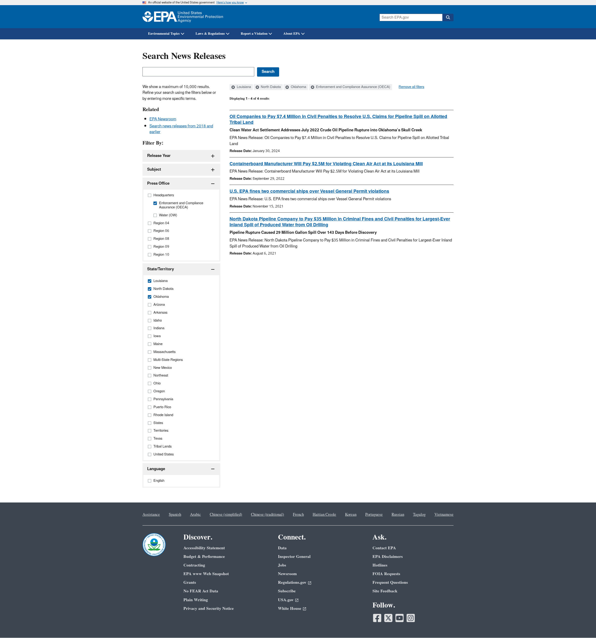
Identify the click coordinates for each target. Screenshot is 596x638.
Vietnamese (444, 514)
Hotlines (379, 565)
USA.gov (286, 599)
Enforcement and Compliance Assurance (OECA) (352, 87)
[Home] (183, 17)
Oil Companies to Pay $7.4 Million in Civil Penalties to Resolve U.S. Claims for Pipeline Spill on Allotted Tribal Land (338, 119)
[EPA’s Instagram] (410, 618)
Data (282, 548)
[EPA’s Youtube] (399, 618)
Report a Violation (254, 33)
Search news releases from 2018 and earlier (181, 129)
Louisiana (243, 87)
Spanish (175, 514)
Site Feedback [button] (384, 591)
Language (156, 469)
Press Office (158, 183)
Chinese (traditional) (267, 514)
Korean (350, 514)
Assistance (151, 514)
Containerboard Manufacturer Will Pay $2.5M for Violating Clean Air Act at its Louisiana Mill (326, 164)
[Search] (448, 17)
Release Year (159, 156)
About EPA (291, 33)
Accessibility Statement (204, 548)
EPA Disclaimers (387, 556)
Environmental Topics (164, 33)
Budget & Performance (204, 556)
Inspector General (294, 556)
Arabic (195, 514)
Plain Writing (195, 599)
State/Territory (160, 269)
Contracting (194, 565)
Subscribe (287, 591)
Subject (154, 169)
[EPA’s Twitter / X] (388, 618)
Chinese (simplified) (226, 514)
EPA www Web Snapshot (206, 573)
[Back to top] (583, 625)
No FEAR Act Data (200, 591)
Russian (398, 514)
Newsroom (287, 573)
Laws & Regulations (210, 33)
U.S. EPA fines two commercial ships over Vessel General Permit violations (309, 191)
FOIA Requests (386, 573)
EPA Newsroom (162, 119)
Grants (189, 582)
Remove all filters (411, 87)
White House (289, 608)
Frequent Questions (390, 582)
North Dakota (270, 87)
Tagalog (419, 514)
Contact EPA (384, 548)
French (298, 514)
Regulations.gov (292, 582)
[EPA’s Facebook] (377, 618)
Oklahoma (298, 87)
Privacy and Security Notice (208, 608)
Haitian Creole (324, 514)
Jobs (282, 565)
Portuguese (374, 514)
